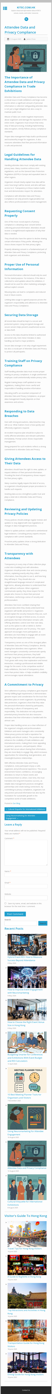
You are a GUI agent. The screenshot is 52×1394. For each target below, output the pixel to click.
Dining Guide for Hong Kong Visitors (26, 1374)
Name (8, 871)
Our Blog (16, 803)
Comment (9, 838)
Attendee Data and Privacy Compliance (27, 1168)
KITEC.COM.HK (26, 7)
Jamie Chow (31, 39)
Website (8, 894)
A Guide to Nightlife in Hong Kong (24, 1276)
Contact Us (26, 1390)
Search (8, 919)
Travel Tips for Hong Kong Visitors (25, 1248)
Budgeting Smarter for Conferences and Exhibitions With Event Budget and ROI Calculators (25, 1057)
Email (7, 882)
